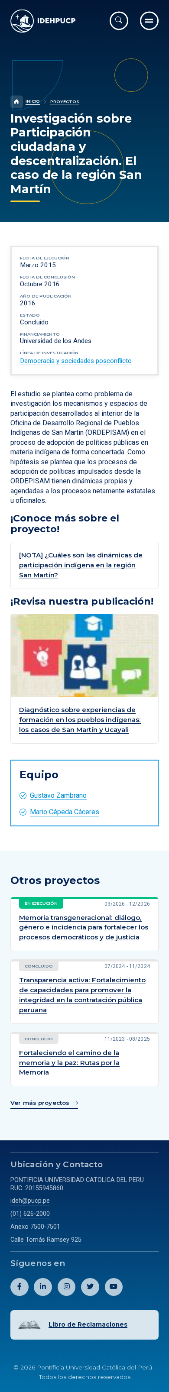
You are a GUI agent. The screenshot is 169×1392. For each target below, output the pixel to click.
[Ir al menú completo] (149, 20)
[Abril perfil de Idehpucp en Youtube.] (114, 1287)
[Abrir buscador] (119, 20)
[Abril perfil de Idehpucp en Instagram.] (67, 1287)
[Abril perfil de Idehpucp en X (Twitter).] (90, 1287)
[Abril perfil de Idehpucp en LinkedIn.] (43, 1287)
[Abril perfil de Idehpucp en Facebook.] (19, 1287)
